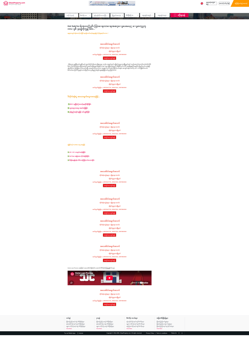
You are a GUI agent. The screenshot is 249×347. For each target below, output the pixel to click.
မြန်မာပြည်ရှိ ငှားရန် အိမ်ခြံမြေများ (104, 321)
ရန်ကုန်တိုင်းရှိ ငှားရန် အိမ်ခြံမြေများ (104, 324)
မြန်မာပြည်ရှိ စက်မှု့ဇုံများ (163, 321)
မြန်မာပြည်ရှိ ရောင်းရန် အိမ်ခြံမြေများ (75, 321)
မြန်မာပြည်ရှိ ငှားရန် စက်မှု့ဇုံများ (164, 324)
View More (69, 328)
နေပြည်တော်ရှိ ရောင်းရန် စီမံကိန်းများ (135, 326)
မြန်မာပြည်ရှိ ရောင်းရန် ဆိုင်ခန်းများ (165, 326)
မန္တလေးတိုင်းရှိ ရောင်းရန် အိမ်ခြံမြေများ (75, 326)
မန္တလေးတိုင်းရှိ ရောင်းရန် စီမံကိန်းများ (135, 324)
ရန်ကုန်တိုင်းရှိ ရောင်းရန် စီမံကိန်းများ (135, 321)
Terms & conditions (161, 333)
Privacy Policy (150, 333)
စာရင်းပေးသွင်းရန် (109, 58)
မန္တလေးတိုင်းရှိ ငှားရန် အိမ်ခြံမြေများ (105, 326)
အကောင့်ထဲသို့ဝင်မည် (210, 3)
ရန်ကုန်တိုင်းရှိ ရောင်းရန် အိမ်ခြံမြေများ (75, 324)
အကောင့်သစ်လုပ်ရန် (224, 3)
